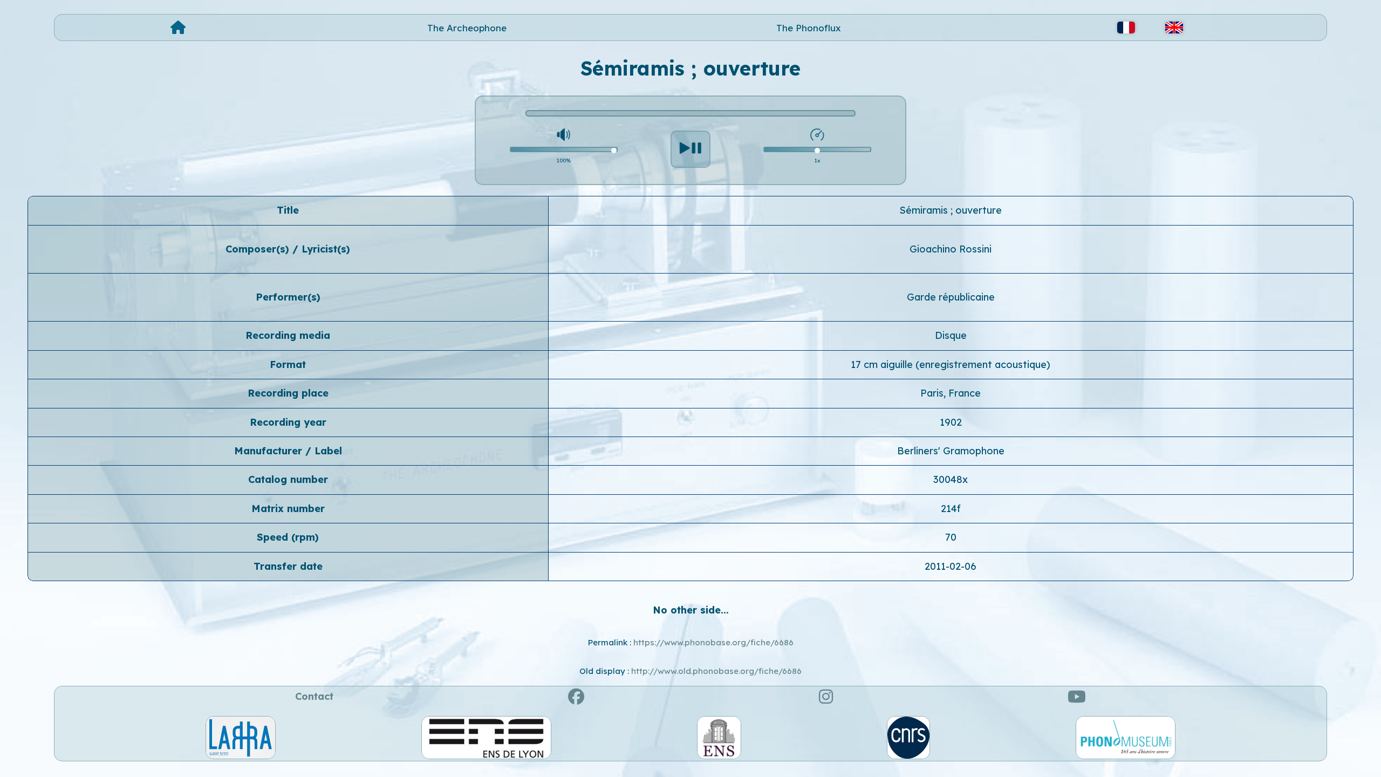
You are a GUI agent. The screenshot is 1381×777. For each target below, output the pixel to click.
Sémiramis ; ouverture (950, 210)
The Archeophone (467, 27)
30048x (950, 479)
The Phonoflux (808, 27)
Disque (951, 335)
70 (950, 537)
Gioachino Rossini (951, 249)
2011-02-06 (950, 566)
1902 (951, 422)
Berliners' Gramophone (950, 451)
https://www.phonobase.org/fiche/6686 (713, 642)
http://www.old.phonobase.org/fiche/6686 (716, 671)
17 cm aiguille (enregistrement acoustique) (950, 364)
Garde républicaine (951, 297)
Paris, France (950, 393)
